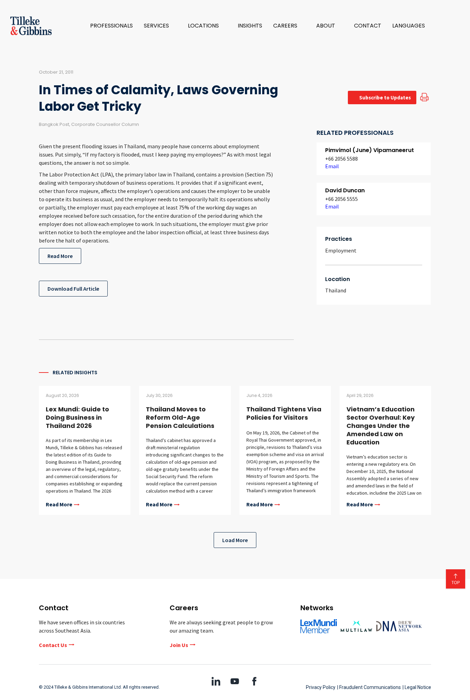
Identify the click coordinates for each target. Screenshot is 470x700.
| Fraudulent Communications (369, 687)
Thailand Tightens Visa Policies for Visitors (283, 413)
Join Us (179, 645)
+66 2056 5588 (341, 158)
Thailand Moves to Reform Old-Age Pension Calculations (180, 417)
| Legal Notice (417, 687)
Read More (60, 255)
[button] (160, 26)
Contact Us (53, 645)
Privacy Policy (320, 687)
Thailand (335, 290)
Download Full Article (73, 288)
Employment (340, 250)
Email (332, 166)
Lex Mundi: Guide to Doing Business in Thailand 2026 (77, 417)
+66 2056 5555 (341, 198)
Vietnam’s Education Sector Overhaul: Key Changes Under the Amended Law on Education (380, 425)
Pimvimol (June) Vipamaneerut (369, 150)
